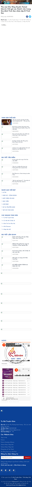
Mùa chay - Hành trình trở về (14, 401)
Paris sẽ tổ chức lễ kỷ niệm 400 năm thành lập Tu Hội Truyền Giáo (20, 134)
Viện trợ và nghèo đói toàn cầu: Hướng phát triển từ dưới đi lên (19, 167)
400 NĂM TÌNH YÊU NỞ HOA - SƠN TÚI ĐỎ (16, 365)
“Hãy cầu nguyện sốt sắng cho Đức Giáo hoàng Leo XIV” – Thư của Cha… (21, 120)
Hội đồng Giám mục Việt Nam (9, 451)
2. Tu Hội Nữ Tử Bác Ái (25, 19)
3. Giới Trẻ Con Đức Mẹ (7, 21)
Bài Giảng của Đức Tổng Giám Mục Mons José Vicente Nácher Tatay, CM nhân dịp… (21, 128)
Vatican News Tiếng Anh (7, 444)
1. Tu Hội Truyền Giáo (12, 19)
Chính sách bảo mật (6, 465)
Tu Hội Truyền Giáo (5, 365)
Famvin (3, 440)
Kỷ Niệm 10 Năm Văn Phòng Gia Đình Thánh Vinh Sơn (20, 141)
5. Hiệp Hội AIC (26, 21)
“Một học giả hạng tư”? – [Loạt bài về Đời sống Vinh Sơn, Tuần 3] (21, 181)
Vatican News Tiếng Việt (7, 447)
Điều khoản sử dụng (20, 465)
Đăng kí (27, 457)
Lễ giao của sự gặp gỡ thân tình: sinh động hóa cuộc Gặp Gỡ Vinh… (21, 148)
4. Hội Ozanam (17, 21)
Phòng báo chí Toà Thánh (7, 449)
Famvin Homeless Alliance (7, 442)
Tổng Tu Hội (4, 437)
